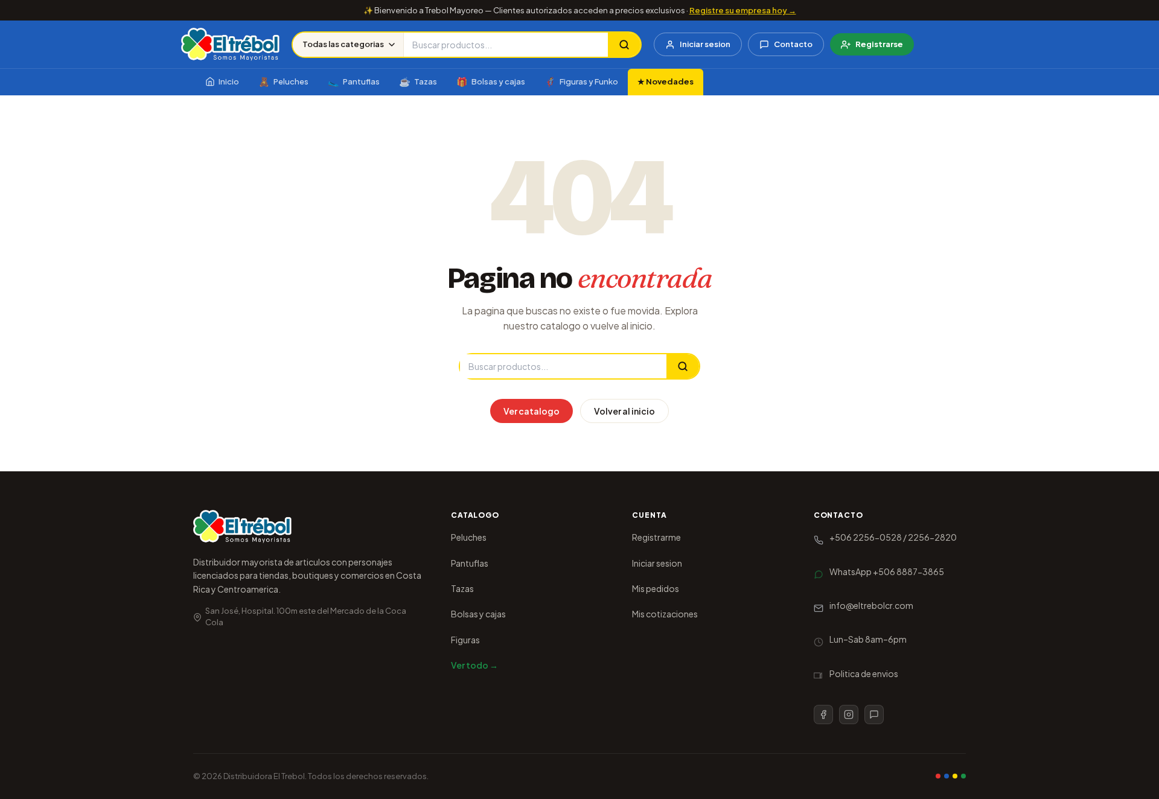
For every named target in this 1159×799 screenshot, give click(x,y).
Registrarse (879, 44)
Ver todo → (474, 665)
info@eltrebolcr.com (871, 605)
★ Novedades (665, 81)
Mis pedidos (655, 588)
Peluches (283, 81)
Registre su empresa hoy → (742, 10)
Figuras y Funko (581, 81)
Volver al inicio (624, 411)
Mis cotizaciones (665, 613)
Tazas (418, 81)
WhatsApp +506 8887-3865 (886, 571)
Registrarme (656, 537)
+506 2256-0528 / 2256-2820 (893, 537)
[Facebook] (823, 714)
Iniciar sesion (705, 44)
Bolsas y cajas (490, 81)
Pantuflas (354, 81)
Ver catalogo (531, 411)
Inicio (229, 81)
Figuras (465, 639)
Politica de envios (863, 673)
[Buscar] (624, 45)
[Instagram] (848, 714)
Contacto (793, 44)
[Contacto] (874, 714)
